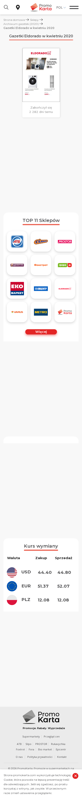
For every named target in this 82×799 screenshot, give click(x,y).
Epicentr (61, 749)
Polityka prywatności (39, 756)
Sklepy (34, 19)
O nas (19, 756)
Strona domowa (14, 19)
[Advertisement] (41, 165)
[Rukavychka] (17, 265)
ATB (19, 744)
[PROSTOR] (65, 241)
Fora (31, 749)
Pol (59, 7)
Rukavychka (58, 744)
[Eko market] (17, 288)
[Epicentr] (41, 288)
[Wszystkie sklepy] (65, 312)
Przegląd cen (52, 736)
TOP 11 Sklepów (41, 220)
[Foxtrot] (41, 265)
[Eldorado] (65, 288)
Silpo (28, 744)
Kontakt (62, 756)
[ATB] (17, 241)
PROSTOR (41, 744)
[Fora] (65, 265)
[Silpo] (41, 241)
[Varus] (17, 312)
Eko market (45, 749)
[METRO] (41, 312)
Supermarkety (31, 736)
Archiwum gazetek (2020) (21, 24)
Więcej (41, 332)
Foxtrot (20, 749)
